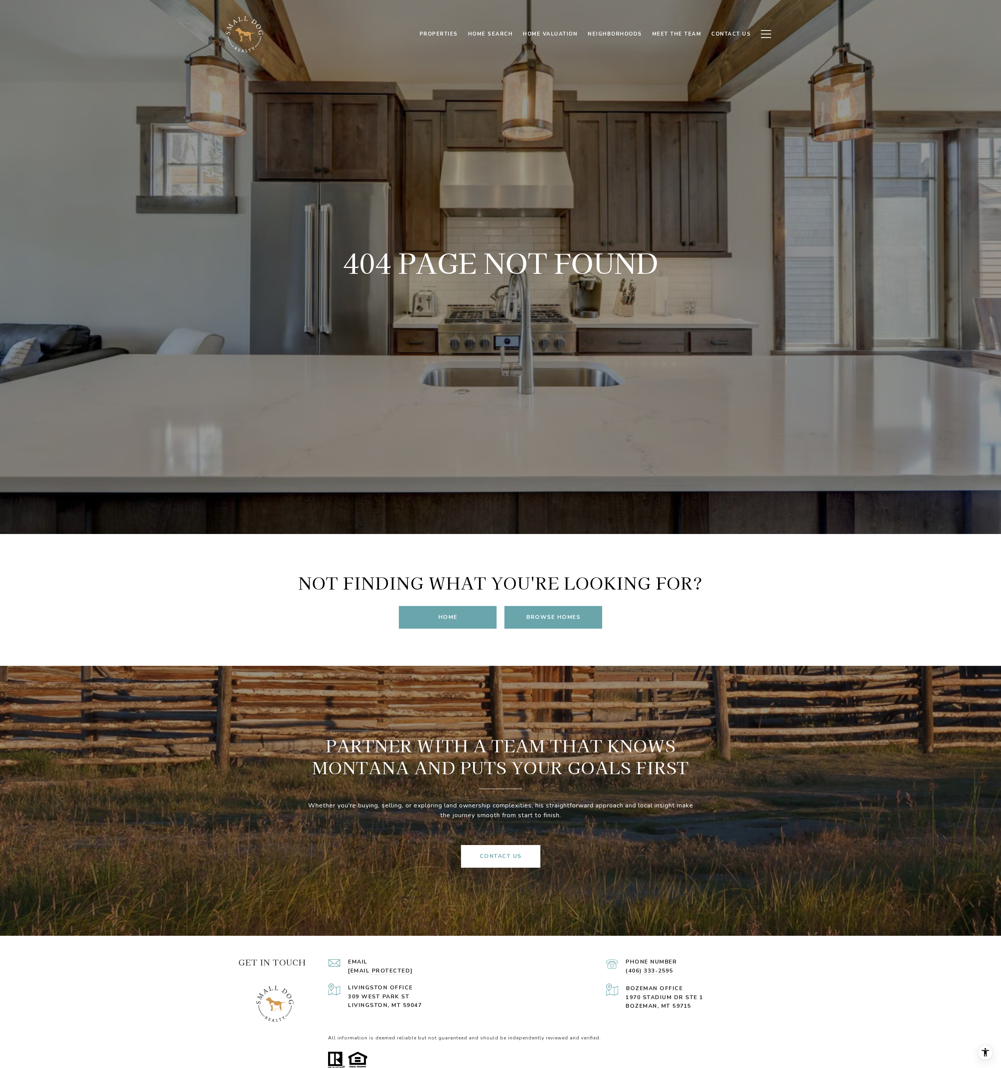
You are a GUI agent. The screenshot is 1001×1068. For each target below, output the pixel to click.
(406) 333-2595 (649, 971)
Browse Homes (553, 617)
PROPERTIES (439, 34)
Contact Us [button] (501, 856)
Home (447, 617)
